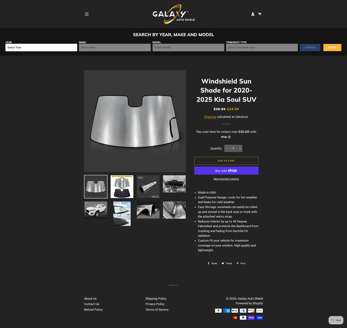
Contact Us (91, 304)
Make (82, 42)
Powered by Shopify (249, 303)
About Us (90, 298)
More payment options (226, 178)
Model (157, 42)
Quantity (216, 148)
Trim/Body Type (236, 42)
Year (8, 42)
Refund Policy (93, 309)
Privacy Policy (154, 304)
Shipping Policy (155, 298)
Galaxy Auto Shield (250, 298)
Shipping (210, 117)
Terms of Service (156, 309)
